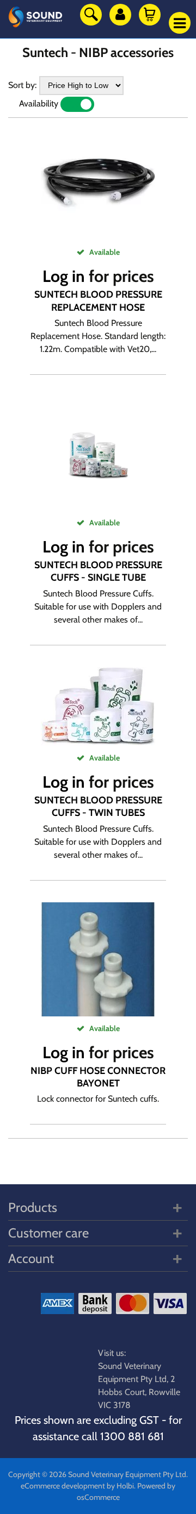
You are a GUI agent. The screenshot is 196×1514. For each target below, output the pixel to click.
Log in (63, 276)
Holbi (125, 1486)
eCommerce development (63, 1486)
